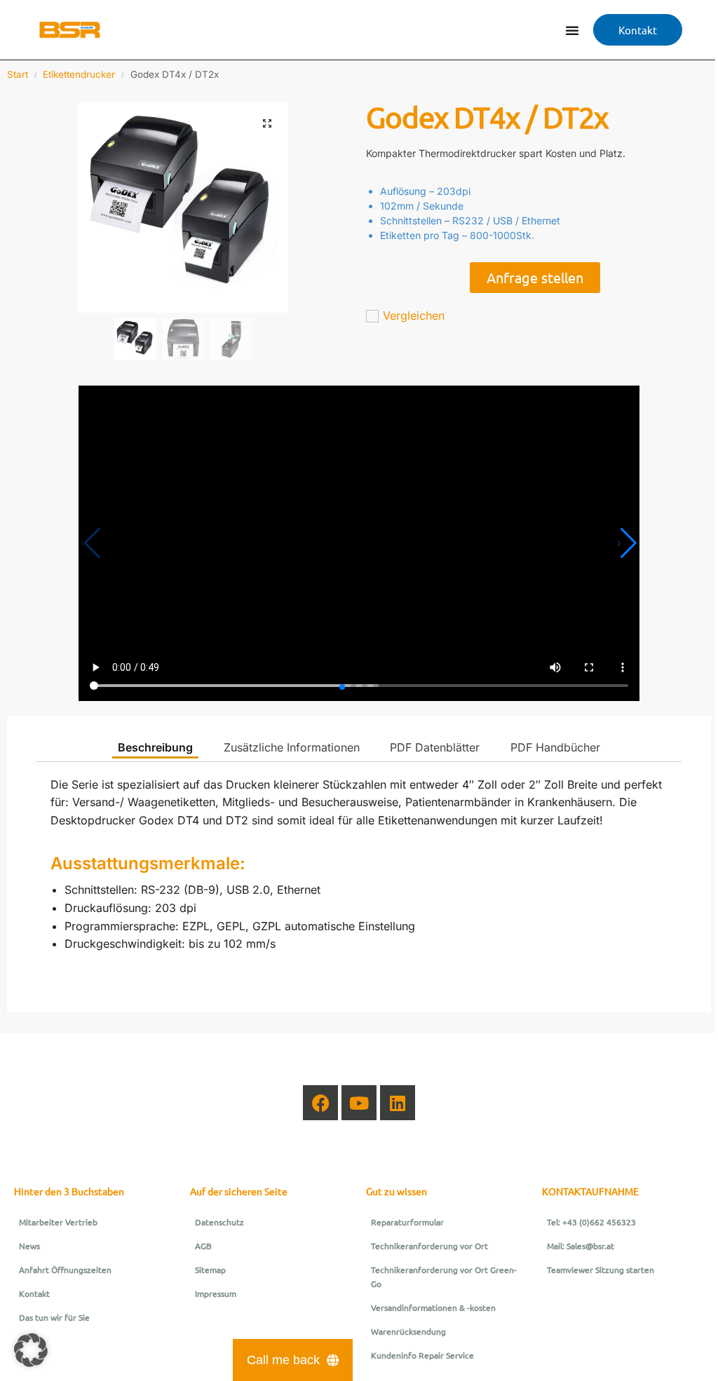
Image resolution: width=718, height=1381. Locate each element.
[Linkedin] (397, 1102)
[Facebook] (320, 1102)
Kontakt (34, 1293)
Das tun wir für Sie (54, 1317)
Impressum (215, 1293)
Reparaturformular (407, 1221)
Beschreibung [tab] (155, 747)
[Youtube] (359, 1102)
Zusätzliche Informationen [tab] (292, 747)
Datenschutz (219, 1221)
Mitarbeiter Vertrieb (58, 1221)
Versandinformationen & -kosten (433, 1307)
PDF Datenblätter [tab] (435, 747)
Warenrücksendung (408, 1331)
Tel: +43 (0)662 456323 (591, 1221)
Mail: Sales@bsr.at (580, 1245)
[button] (267, 123)
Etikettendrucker (79, 74)
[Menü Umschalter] (572, 30)
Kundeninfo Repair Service (422, 1355)
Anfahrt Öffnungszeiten (65, 1269)
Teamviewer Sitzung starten (600, 1269)
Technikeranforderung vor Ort (429, 1245)
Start (17, 74)
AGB (203, 1245)
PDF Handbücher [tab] (555, 747)
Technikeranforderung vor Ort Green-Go (444, 1276)
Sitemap (210, 1269)
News (29, 1245)
